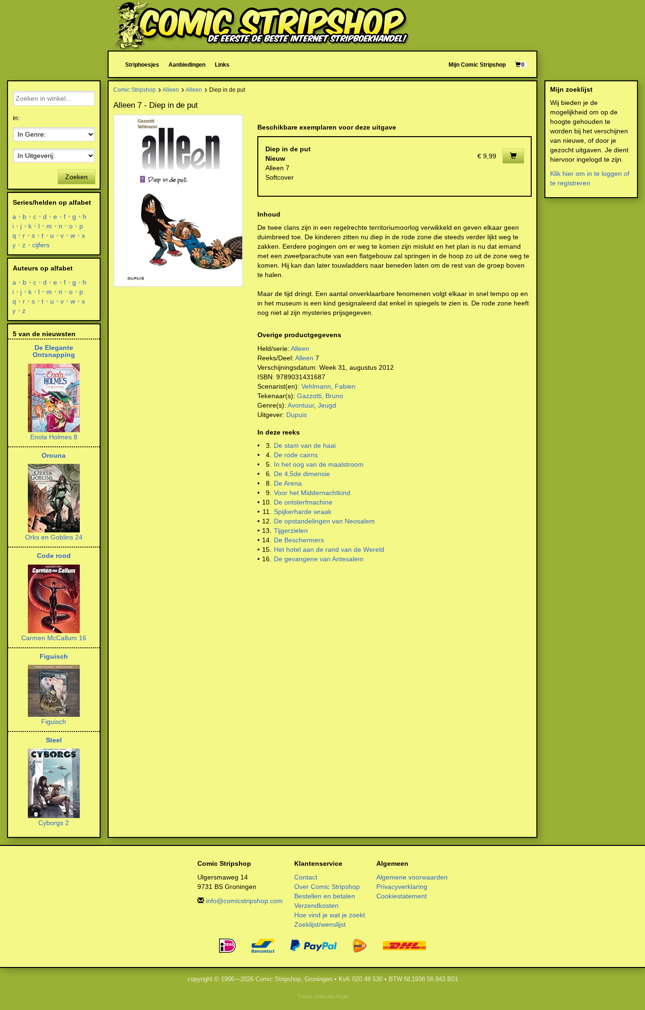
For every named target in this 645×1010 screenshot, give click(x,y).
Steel (54, 740)
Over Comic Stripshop (327, 886)
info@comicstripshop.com (244, 901)
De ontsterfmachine (303, 502)
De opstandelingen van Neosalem (324, 521)
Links (222, 64)
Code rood (54, 555)
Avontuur (301, 405)
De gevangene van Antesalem (319, 559)
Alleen (170, 90)
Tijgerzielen (291, 530)
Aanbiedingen (187, 64)
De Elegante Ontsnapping (54, 351)
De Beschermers (299, 540)
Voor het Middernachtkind (312, 492)
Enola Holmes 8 (53, 437)
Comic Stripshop (134, 90)
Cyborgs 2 (53, 823)
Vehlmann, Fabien (328, 386)
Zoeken (76, 177)
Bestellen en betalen (324, 896)
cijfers (41, 245)
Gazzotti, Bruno (320, 396)
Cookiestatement (401, 896)
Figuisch (54, 656)
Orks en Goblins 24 (54, 537)
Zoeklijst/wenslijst (320, 924)
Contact (305, 877)
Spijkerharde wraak (302, 511)
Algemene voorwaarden (412, 877)
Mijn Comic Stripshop (477, 64)
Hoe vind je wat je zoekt (329, 915)
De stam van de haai (305, 445)
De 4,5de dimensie (302, 474)
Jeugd (327, 405)
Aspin (341, 996)
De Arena (288, 483)
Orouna (54, 455)
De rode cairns (296, 455)
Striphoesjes (142, 64)
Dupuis (296, 414)
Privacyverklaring (401, 886)
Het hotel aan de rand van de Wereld (329, 549)
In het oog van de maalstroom (319, 464)
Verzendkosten (316, 905)
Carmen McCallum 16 (53, 638)
